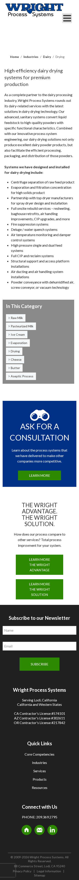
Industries (39, 762)
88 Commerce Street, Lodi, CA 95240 (39, 866)
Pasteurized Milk (22, 326)
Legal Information (49, 871)
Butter (15, 368)
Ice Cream (18, 334)
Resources (39, 787)
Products (40, 779)
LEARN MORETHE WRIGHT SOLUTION (39, 589)
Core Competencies (39, 754)
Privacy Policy (22, 871)
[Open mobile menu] (67, 18)
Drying (15, 351)
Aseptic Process (22, 376)
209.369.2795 (46, 817)
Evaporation (19, 343)
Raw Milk (17, 318)
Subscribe (39, 664)
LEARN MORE (39, 475)
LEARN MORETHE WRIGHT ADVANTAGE (39, 564)
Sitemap (39, 875)
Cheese (16, 359)
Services (39, 771)
